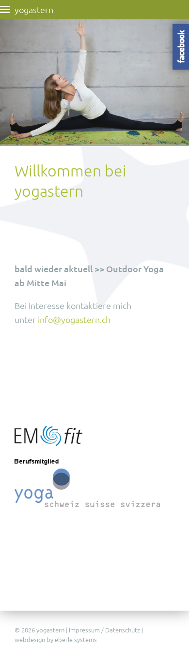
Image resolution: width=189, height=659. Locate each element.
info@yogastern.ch (74, 319)
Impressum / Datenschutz (104, 629)
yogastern (34, 9)
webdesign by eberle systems (56, 639)
